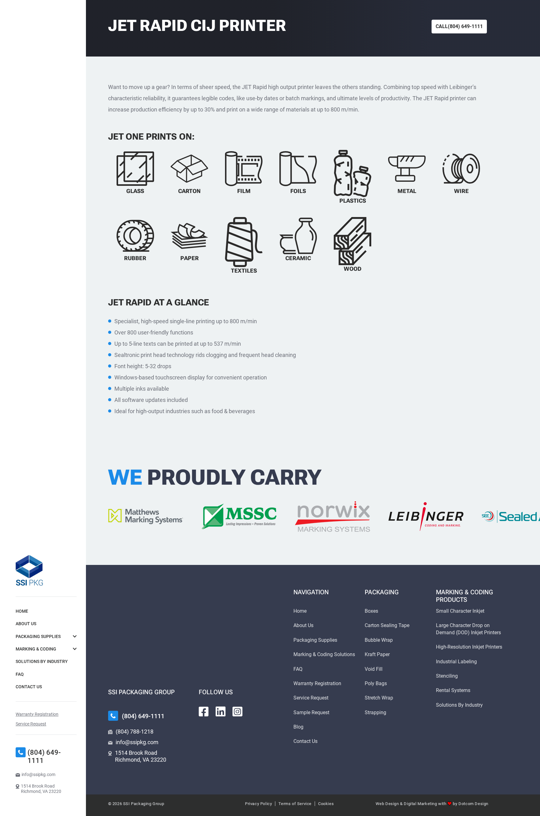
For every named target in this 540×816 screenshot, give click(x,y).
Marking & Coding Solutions (324, 654)
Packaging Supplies (38, 636)
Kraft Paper (377, 654)
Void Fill (373, 669)
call (459, 26)
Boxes (371, 611)
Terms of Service (295, 803)
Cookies (326, 803)
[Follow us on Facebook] (204, 711)
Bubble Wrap (379, 640)
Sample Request (311, 712)
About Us (26, 623)
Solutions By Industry (42, 661)
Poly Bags (376, 683)
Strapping (375, 712)
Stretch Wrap (379, 698)
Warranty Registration (37, 714)
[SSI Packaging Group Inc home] (29, 570)
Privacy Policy (258, 803)
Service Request (31, 723)
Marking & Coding (36, 648)
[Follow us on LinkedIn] (221, 711)
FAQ (20, 674)
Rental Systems (453, 690)
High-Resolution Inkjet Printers (469, 647)
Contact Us (29, 686)
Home (22, 611)
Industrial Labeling (456, 662)
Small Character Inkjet (460, 611)
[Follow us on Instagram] (237, 711)
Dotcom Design (473, 803)
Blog (298, 727)
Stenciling (447, 676)
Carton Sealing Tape (387, 625)
